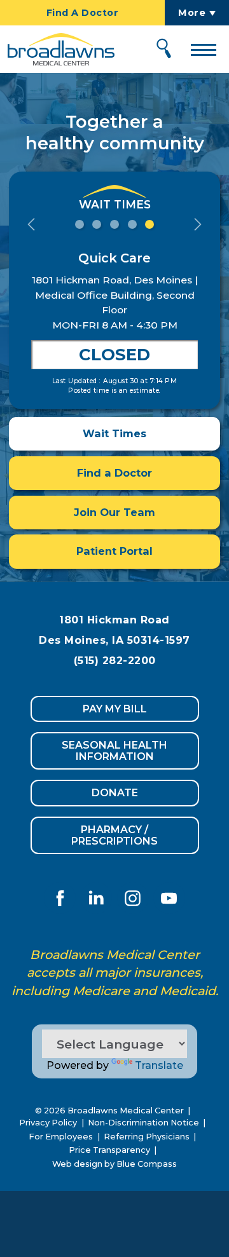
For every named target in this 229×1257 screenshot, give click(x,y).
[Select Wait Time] (79, 224)
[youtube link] (169, 898)
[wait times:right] (198, 224)
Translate (159, 1065)
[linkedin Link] (96, 898)
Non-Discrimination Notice (143, 1122)
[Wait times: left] (31, 224)
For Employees (61, 1136)
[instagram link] (133, 898)
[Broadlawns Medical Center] (57, 49)
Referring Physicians (147, 1136)
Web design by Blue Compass (114, 1164)
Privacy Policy (48, 1122)
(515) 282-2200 (115, 661)
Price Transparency (109, 1150)
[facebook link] (60, 898)
